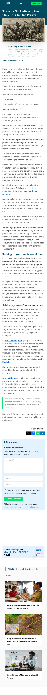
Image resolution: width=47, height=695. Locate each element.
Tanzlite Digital (37, 387)
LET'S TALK (36, 3)
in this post (12, 378)
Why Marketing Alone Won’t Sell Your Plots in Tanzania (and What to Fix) (23, 642)
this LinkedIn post (13, 340)
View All (9, 576)
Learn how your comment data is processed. (23, 507)
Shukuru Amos (24, 46)
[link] (28, 433)
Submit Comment (13, 499)
